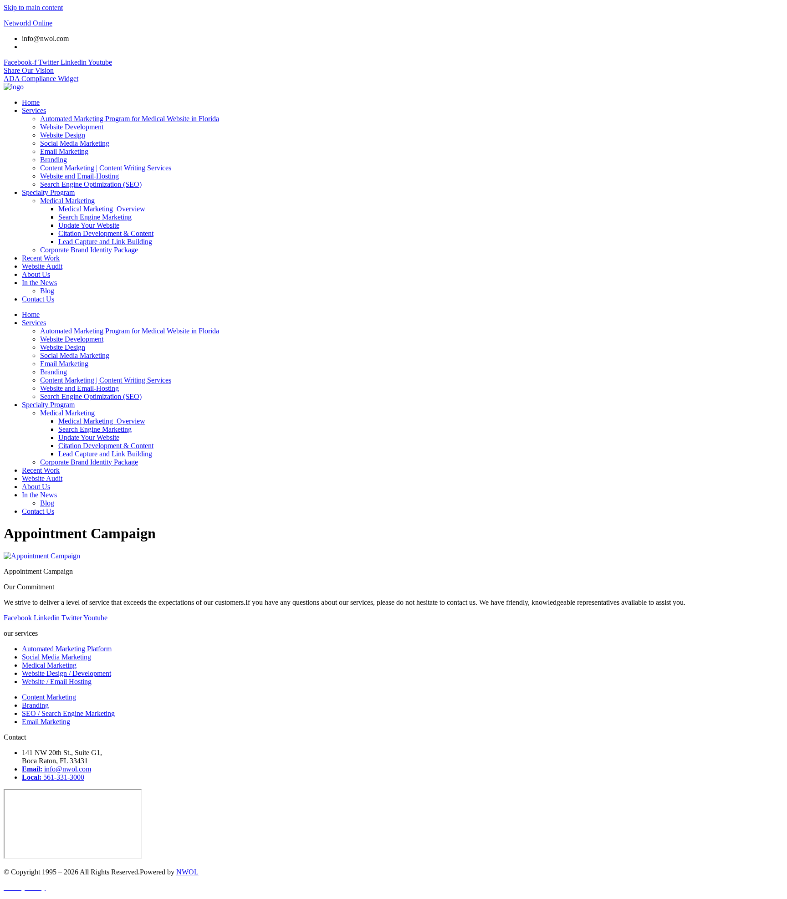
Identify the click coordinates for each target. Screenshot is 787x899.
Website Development (71, 127)
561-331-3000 (42, 47)
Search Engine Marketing (95, 217)
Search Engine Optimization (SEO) (91, 184)
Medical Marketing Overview (101, 209)
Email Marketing (64, 151)
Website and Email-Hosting (79, 176)
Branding (53, 159)
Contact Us (38, 299)
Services (34, 110)
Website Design (62, 135)
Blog (47, 291)
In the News (39, 282)
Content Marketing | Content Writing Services (105, 168)
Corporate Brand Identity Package (89, 250)
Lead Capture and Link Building (105, 241)
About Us (36, 274)
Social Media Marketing (74, 143)
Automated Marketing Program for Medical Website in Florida (129, 119)
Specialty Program (48, 192)
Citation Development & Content (105, 233)
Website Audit (42, 266)
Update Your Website (88, 225)
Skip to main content (33, 7)
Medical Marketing (67, 200)
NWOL (187, 872)
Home (31, 102)
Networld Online (28, 23)
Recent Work (41, 258)
